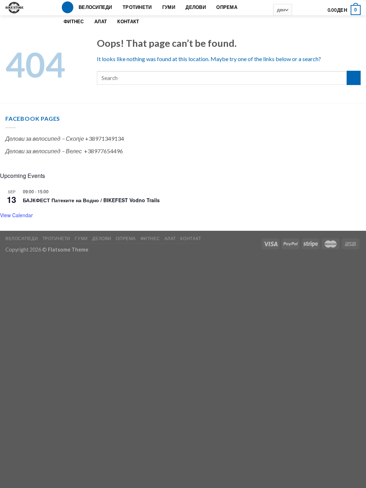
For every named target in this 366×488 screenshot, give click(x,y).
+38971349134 (104, 138)
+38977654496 (103, 151)
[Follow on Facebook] (299, 10)
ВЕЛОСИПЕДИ (95, 7)
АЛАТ (100, 21)
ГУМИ (168, 7)
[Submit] (354, 78)
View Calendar (16, 215)
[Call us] (318, 10)
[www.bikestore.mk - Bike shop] (17, 7)
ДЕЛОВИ (196, 7)
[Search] (67, 7)
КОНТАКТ (128, 21)
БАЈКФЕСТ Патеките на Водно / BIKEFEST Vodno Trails (91, 200)
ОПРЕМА (226, 7)
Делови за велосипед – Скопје (44, 138)
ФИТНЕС (74, 21)
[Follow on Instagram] (308, 10)
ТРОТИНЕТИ (137, 7)
